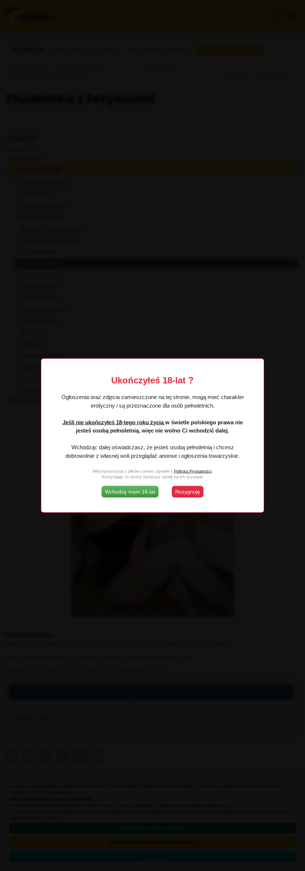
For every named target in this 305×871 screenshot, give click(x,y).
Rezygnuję (187, 492)
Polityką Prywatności (193, 471)
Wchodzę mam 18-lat (130, 492)
